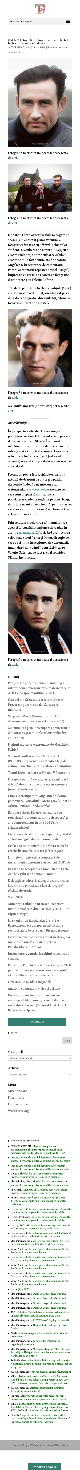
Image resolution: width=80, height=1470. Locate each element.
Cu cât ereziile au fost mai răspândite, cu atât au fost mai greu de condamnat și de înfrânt (41, 1210)
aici (14, 158)
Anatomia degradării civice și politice (34, 988)
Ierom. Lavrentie (20, 1157)
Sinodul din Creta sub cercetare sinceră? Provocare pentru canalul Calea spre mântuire (36, 704)
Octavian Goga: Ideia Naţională (30, 982)
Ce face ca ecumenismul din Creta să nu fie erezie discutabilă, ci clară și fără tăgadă (41, 1234)
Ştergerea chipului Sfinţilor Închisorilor (49, 1372)
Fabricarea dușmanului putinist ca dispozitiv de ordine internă (39, 1334)
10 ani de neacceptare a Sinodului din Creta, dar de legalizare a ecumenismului (40, 1250)
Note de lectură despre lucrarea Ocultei (39, 1326)
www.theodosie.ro (38, 489)
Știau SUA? (15, 897)
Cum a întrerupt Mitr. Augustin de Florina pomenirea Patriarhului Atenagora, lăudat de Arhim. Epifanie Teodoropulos (39, 801)
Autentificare (17, 1091)
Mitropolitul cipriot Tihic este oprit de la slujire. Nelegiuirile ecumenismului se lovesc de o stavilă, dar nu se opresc (40, 1352)
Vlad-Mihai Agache (21, 47)
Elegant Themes (31, 1445)
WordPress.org (18, 1111)
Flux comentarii (19, 1104)
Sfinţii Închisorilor (57, 47)
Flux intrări (16, 1097)
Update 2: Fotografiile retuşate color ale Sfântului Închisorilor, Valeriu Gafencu (39, 42)
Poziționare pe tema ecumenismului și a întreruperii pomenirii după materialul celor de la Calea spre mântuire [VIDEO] (39, 688)
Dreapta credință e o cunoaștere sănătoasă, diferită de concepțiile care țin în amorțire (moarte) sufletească (38, 784)
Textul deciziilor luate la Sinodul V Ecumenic (39, 773)
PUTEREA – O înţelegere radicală (51, 1320)
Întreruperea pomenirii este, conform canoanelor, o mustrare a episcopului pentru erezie (39, 1397)
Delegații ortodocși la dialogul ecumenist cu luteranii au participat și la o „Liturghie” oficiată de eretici (38, 885)
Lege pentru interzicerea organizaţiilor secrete (35, 1342)
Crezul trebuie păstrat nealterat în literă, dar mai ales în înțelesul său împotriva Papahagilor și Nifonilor (39, 942)
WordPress (61, 1445)
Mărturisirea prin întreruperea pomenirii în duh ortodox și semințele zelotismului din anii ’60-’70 (39, 733)
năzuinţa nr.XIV (30, 532)
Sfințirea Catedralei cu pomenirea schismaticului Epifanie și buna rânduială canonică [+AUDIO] (40, 1314)
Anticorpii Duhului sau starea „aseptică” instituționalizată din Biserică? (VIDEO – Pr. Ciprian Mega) (38, 909)
